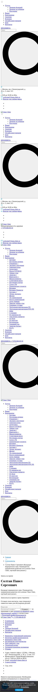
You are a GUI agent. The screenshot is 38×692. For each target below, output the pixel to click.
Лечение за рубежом (16, 9)
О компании (9, 621)
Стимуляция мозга (16, 281)
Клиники (8, 19)
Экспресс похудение (16, 265)
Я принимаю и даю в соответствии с (17, 612)
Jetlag (11, 311)
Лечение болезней (15, 7)
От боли (12, 318)
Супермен (13, 313)
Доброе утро (13, 273)
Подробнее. (25, 687)
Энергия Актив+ (15, 326)
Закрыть (19, 690)
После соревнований (16, 299)
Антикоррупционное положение (17, 647)
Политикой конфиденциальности (14, 615)
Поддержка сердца (16, 282)
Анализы (8, 17)
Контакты (8, 24)
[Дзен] (6, 108)
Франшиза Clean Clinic (13, 639)
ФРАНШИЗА (6, 28)
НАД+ (11, 328)
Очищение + (13, 263)
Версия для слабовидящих (12, 99)
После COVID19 (15, 271)
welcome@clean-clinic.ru (11, 97)
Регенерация (13, 322)
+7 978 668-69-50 (7, 228)
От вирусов (13, 320)
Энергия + (13, 275)
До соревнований (15, 298)
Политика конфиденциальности (16, 638)
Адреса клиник (10, 662)
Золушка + (13, 292)
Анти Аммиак (14, 301)
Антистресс (13, 269)
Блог (6, 23)
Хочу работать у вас (12, 643)
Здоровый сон (14, 324)
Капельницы (9, 15)
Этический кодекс (11, 645)
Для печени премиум (16, 317)
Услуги (7, 5)
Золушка (12, 260)
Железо (11, 296)
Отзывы (8, 649)
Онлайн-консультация (13, 21)
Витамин (12, 288)
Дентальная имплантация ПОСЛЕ (21, 309)
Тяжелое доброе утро (16, 303)
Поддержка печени (16, 262)
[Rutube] (6, 106)
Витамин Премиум (16, 290)
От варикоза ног (15, 315)
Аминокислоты (14, 267)
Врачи (7, 13)
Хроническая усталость (17, 286)
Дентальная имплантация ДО (20, 307)
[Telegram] (6, 103)
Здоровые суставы (15, 305)
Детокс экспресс (15, 294)
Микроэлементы (15, 279)
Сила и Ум (13, 284)
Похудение (13, 11)
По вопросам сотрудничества (15, 641)
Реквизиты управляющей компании (18, 636)
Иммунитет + (14, 277)
